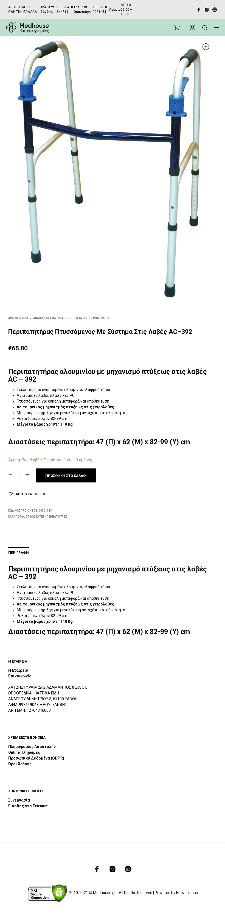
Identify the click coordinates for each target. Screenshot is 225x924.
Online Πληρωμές (24, 752)
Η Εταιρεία (18, 670)
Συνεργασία (19, 800)
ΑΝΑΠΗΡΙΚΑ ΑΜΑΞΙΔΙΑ (48, 318)
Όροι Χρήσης (20, 764)
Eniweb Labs (187, 893)
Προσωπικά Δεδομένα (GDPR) (36, 758)
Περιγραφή (18, 553)
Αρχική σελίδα (18, 318)
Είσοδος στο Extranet (28, 806)
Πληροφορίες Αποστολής (32, 746)
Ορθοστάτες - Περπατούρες (89, 318)
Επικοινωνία (20, 676)
